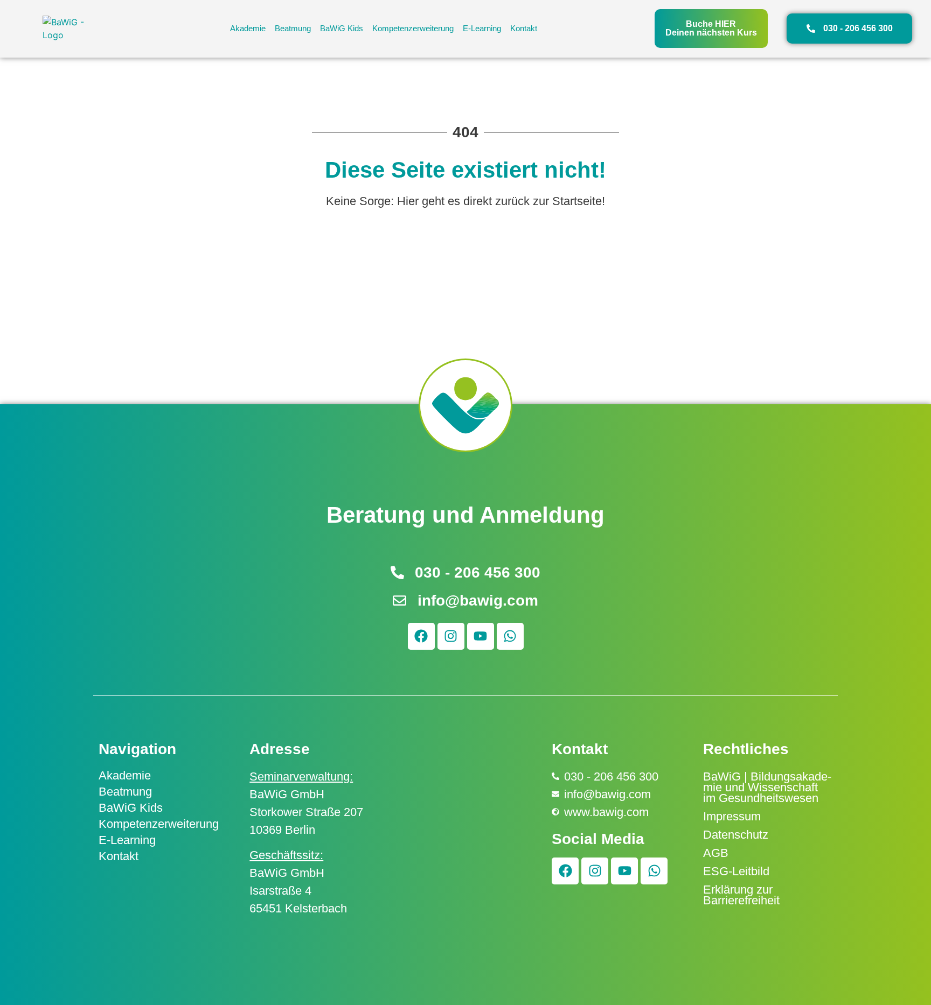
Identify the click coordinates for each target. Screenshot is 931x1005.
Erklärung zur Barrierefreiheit (741, 895)
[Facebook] (421, 636)
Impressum (732, 816)
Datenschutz (735, 834)
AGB (715, 853)
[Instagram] (450, 636)
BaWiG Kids (341, 28)
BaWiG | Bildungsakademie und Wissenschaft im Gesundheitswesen (767, 787)
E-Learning (482, 28)
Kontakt (523, 28)
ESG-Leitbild (736, 871)
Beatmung (293, 28)
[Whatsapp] (510, 636)
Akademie (248, 28)
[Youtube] (480, 636)
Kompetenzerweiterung (413, 28)
